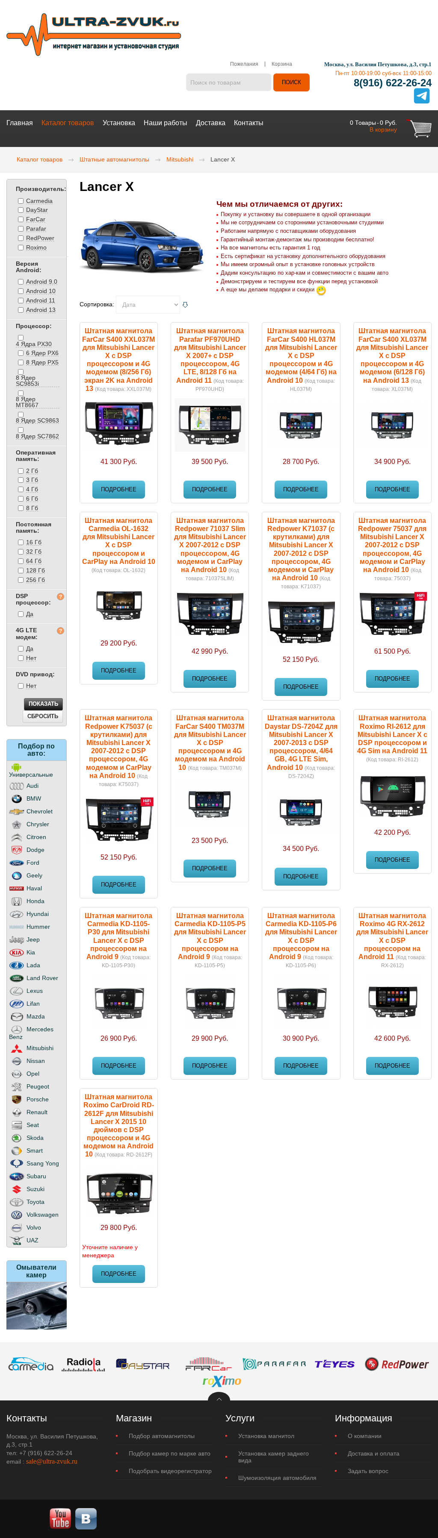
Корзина (282, 64)
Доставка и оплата (374, 1453)
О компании (365, 1435)
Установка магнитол (266, 1435)
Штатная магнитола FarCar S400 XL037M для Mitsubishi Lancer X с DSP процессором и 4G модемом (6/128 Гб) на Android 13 (392, 355)
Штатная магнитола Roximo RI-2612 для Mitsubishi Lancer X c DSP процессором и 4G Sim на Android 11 (392, 734)
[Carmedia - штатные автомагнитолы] (31, 1363)
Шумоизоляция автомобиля (277, 1477)
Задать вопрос (368, 1471)
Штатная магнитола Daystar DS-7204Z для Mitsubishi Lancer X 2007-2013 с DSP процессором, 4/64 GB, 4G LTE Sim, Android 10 (301, 742)
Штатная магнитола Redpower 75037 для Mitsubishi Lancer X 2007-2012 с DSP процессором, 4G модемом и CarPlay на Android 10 (392, 545)
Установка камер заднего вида (273, 1457)
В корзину (383, 129)
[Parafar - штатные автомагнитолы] (274, 1363)
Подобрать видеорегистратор (170, 1471)
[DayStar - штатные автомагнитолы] (142, 1363)
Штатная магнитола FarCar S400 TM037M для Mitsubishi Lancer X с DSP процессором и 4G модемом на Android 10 (210, 742)
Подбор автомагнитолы (162, 1435)
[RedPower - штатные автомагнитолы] (397, 1363)
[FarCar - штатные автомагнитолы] (209, 1363)
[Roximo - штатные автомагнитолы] (222, 1379)
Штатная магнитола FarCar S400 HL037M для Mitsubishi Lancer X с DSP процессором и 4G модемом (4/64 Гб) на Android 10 (301, 355)
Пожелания (244, 64)
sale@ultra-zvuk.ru (51, 1461)
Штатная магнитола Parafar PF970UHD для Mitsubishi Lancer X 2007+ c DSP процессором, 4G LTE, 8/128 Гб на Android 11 (210, 355)
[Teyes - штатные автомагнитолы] (335, 1363)
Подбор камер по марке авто (169, 1453)
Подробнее (118, 489)
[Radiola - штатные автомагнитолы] (83, 1363)
